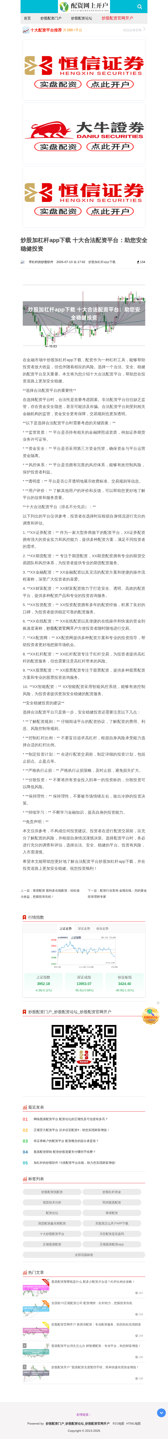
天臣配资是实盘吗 (112, 1234)
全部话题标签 (84, 1255)
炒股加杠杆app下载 (102, 262)
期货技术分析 (52, 1202)
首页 (27, 18)
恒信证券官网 (132, 30)
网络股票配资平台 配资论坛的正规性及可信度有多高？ (71, 1119)
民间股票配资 (112, 1202)
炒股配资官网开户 (117, 18)
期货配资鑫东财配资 (52, 1223)
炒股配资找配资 (52, 1192)
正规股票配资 (52, 1244)
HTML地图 (133, 1423)
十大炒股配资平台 (52, 1234)
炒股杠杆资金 (112, 1192)
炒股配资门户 (50, 18)
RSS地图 (118, 1423)
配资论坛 (52, 1213)
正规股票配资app (112, 1244)
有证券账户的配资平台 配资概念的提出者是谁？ (66, 1141)
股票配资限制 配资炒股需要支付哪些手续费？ (65, 1152)
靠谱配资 (112, 1213)
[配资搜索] (139, 6)
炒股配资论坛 (81, 18)
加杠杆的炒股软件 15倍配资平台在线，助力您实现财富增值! (75, 1162)
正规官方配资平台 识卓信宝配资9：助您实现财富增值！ (72, 1130)
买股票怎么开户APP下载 (111, 1223)
